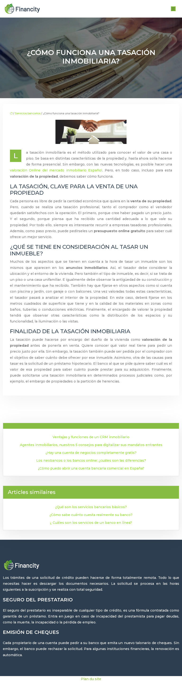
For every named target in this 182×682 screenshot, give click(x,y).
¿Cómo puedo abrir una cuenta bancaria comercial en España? (91, 468)
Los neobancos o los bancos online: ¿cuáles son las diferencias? (91, 460)
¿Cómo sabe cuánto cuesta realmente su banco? (91, 515)
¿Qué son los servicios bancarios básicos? (91, 507)
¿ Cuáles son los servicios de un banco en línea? (91, 523)
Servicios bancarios (28, 113)
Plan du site (91, 679)
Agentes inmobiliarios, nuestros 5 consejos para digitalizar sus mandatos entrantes (91, 445)
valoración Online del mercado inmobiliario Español (56, 170)
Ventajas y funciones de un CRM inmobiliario (91, 437)
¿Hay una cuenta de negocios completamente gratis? (91, 453)
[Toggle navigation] (173, 8)
